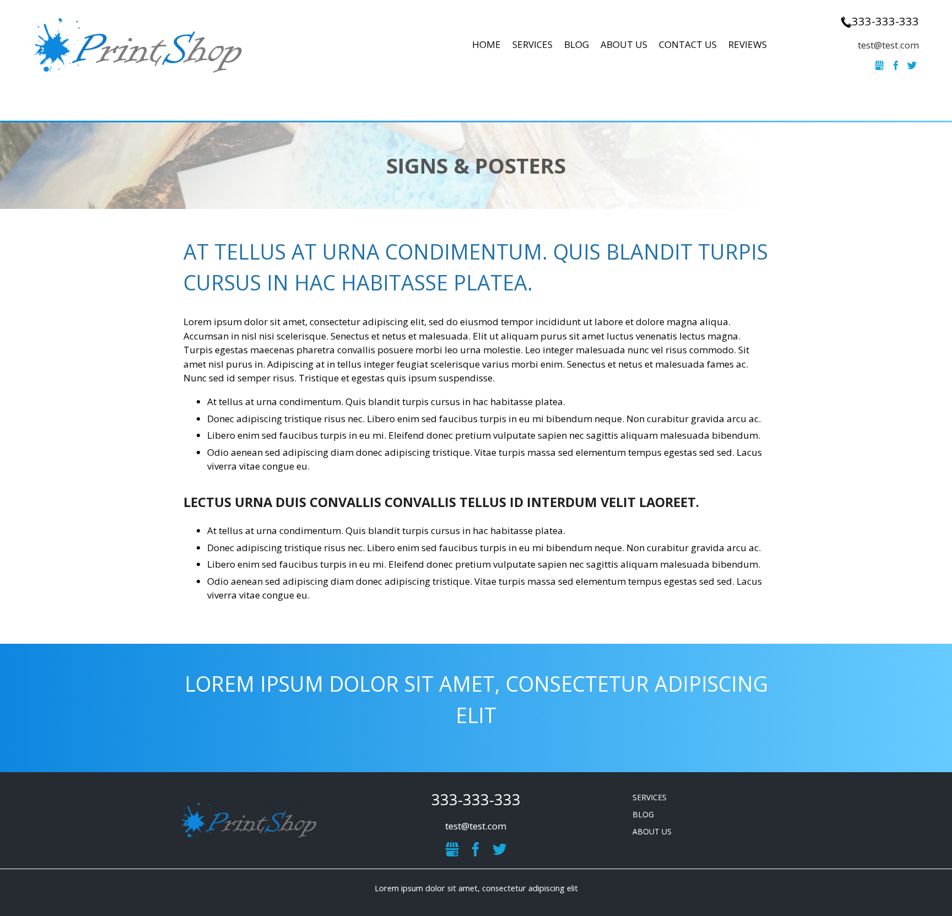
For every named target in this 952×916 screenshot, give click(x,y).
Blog (576, 44)
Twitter (912, 65)
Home (486, 44)
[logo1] (250, 819)
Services (532, 44)
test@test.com (888, 45)
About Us (624, 44)
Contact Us (688, 44)
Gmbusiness (880, 65)
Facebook (896, 65)
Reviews (747, 44)
